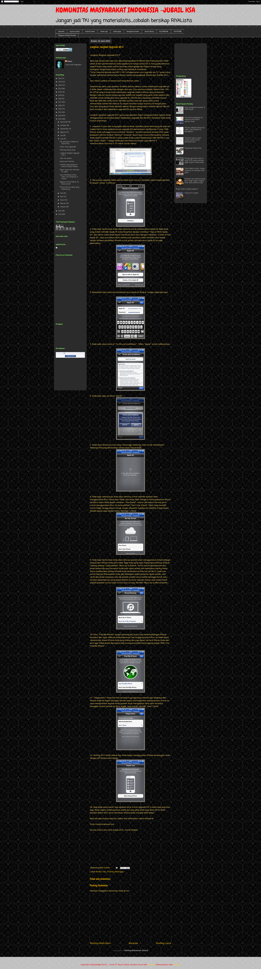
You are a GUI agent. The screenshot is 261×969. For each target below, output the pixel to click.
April (62, 196)
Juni (62, 139)
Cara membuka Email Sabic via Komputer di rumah (69, 177)
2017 (60, 102)
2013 (60, 116)
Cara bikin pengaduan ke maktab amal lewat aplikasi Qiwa (194, 119)
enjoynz (151, 964)
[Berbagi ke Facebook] (127, 868)
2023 (60, 82)
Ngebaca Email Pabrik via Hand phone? (69, 183)
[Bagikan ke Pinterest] (129, 868)
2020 (60, 92)
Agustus (63, 132)
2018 (60, 99)
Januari (63, 207)
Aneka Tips (101, 871)
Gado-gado (117, 31)
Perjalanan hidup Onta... (193, 148)
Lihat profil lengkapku (73, 65)
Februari (63, 203)
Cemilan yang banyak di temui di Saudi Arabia (69, 166)
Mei (61, 193)
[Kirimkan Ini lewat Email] (121, 868)
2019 (60, 95)
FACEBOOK (163, 31)
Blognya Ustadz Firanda (67, 35)
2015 (60, 109)
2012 (60, 119)
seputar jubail (75, 31)
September (64, 129)
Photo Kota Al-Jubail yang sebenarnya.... (69, 188)
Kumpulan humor (133, 31)
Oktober (63, 125)
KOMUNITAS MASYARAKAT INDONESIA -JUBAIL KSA (125, 10)
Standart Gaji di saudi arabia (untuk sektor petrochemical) (193, 140)
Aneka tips (104, 31)
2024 (60, 78)
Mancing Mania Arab (67, 150)
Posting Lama (163, 943)
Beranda (61, 31)
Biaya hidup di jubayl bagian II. (187, 189)
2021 (60, 89)
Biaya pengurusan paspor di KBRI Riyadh (195, 108)
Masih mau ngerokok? (68, 147)
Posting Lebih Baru (100, 943)
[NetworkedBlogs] (70, 353)
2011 (60, 211)
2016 (60, 105)
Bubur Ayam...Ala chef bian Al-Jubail (69, 171)
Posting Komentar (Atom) (136, 950)
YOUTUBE (178, 31)
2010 (60, 214)
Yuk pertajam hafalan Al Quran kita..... (69, 143)
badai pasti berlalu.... (67, 161)
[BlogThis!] (123, 868)
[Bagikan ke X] (125, 868)
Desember (64, 122)
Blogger (176, 964)
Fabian (69, 61)
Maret (62, 200)
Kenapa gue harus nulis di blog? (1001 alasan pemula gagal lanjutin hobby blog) (194, 160)
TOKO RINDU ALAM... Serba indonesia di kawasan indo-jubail (195, 170)
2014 (60, 112)
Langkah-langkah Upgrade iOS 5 (69, 154)
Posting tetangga (115, 871)
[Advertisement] (191, 57)
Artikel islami (90, 31)
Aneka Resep (149, 31)
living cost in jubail (191, 193)
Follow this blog (70, 356)
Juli (61, 135)
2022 (60, 85)
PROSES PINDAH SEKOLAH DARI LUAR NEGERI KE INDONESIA (194, 130)
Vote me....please (66, 158)
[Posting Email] (116, 867)
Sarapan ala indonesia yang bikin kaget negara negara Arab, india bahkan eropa (195, 181)
